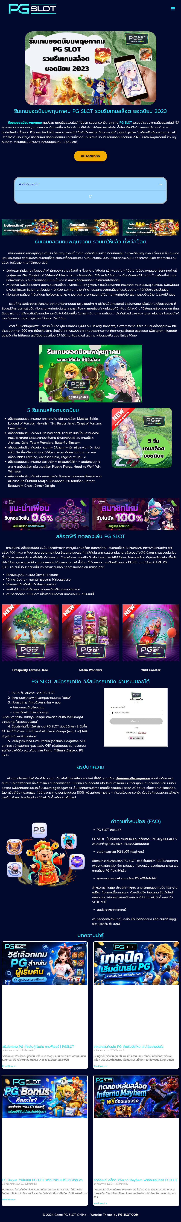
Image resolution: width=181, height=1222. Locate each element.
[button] (160, 184)
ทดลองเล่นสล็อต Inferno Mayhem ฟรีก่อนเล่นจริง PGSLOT (135, 1180)
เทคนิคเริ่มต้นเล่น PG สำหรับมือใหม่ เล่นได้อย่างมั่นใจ (129, 1046)
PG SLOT (125, 122)
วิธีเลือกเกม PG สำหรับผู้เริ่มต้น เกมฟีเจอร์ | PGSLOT (38, 1046)
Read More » (8, 1066)
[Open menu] (173, 9)
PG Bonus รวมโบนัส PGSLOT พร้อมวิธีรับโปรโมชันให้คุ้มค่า (42, 1180)
